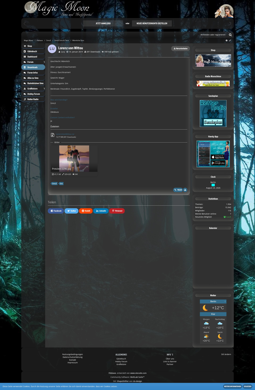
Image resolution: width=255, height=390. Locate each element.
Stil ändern (226, 354)
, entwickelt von (127, 373)
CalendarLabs (213, 285)
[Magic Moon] (127, 9)
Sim (61, 183)
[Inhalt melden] (185, 190)
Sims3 (54, 183)
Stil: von (127, 381)
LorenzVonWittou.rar (65, 134)
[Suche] (230, 35)
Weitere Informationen (232, 386)
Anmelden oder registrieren (213, 34)
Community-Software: (127, 377)
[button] (56, 211)
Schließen (247, 386)
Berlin (213, 182)
